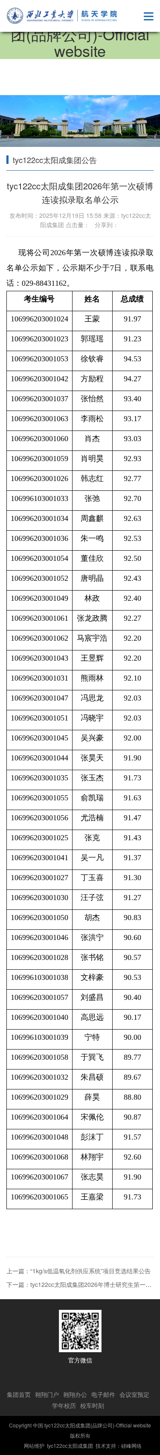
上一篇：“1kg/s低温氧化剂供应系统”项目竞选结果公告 (78, 1270)
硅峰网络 (131, 1445)
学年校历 (64, 1405)
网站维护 (34, 1445)
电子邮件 (103, 1394)
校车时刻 (92, 1405)
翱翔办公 (75, 1394)
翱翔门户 (47, 1394)
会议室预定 (134, 1394)
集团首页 (19, 1394)
